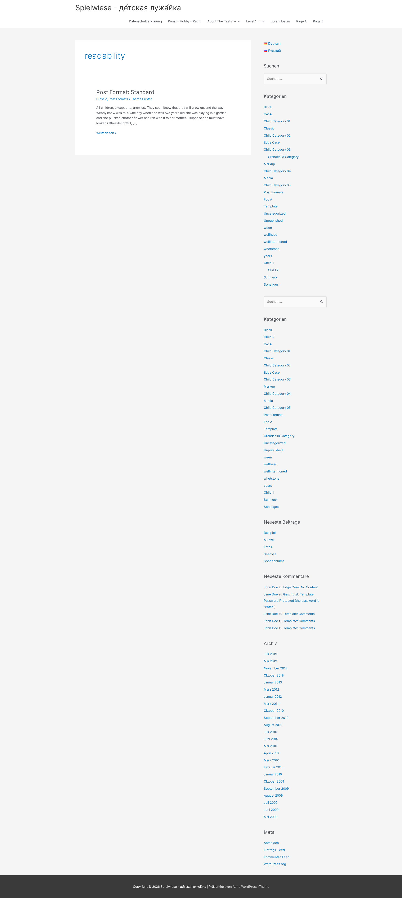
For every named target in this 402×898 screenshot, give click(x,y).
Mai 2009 (270, 817)
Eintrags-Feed (274, 850)
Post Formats (118, 99)
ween (268, 228)
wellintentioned (275, 242)
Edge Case (272, 142)
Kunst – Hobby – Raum (184, 21)
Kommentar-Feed (276, 857)
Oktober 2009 (274, 781)
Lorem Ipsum (280, 21)
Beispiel (270, 533)
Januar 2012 (273, 697)
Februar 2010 (273, 767)
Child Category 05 (277, 185)
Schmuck (270, 277)
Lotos (268, 547)
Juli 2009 (270, 803)
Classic (101, 99)
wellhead (270, 235)
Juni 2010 (271, 739)
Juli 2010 (270, 732)
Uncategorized (275, 213)
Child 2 (273, 270)
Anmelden (271, 843)
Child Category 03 (277, 149)
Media (268, 178)
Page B (318, 21)
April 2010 (271, 753)
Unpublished (273, 221)
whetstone (272, 249)
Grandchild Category (283, 157)
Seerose (270, 554)
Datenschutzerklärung (145, 21)
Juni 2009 (271, 810)
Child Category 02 (277, 135)
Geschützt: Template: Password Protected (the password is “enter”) (291, 600)
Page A (301, 21)
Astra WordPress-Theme (251, 887)
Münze (269, 540)
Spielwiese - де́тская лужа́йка (128, 7)
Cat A (268, 114)
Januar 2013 (273, 682)
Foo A (268, 199)
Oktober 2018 (274, 675)
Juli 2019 (270, 654)
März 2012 (271, 689)
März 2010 (271, 760)
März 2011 (271, 704)
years (268, 256)
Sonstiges (271, 284)
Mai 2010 (270, 746)
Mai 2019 (270, 661)
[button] (234, 21)
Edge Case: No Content (300, 587)
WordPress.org (275, 864)
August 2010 (273, 725)
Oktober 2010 (274, 711)
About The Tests (219, 21)
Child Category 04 (277, 171)
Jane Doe (271, 594)
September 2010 (276, 718)
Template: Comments (299, 614)
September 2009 (276, 789)
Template (271, 206)
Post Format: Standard (125, 92)
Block (268, 107)
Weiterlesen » (106, 133)
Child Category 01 (277, 121)
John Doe (271, 587)
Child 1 (269, 263)
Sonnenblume (274, 561)
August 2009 (273, 795)
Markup (269, 164)
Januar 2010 (273, 774)
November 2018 (275, 668)
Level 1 (251, 21)
